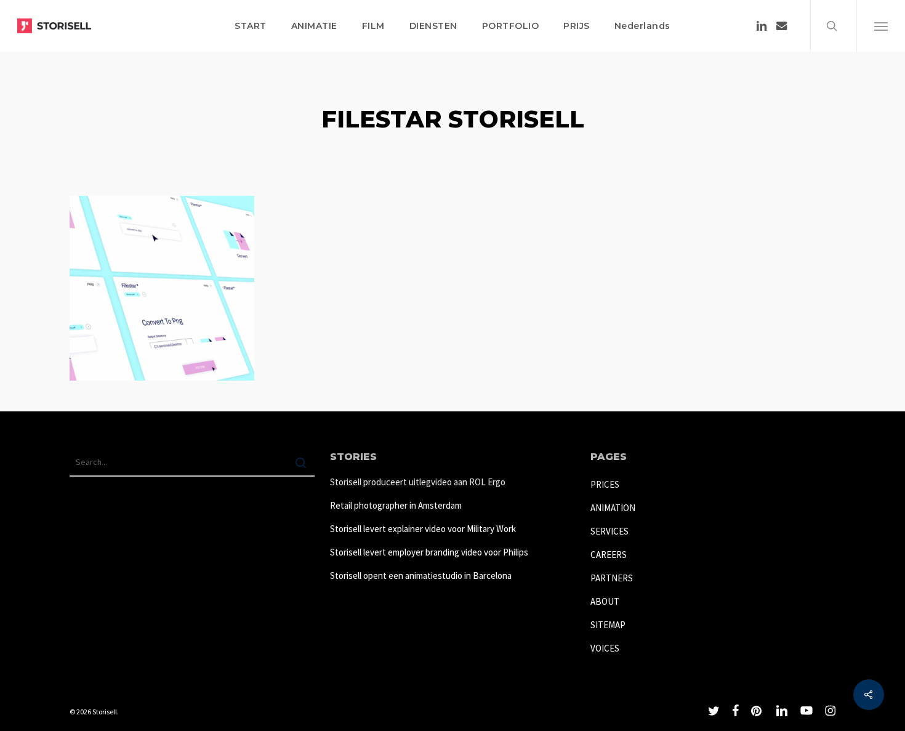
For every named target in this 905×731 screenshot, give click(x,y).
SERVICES (609, 531)
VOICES (604, 648)
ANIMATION (612, 508)
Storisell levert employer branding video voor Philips (429, 552)
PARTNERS (611, 578)
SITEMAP (607, 625)
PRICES (604, 484)
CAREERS (608, 554)
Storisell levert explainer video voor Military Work (423, 529)
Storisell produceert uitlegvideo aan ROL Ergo (417, 482)
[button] (880, 26)
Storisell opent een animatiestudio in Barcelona (421, 575)
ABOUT (604, 601)
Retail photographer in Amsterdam (396, 505)
